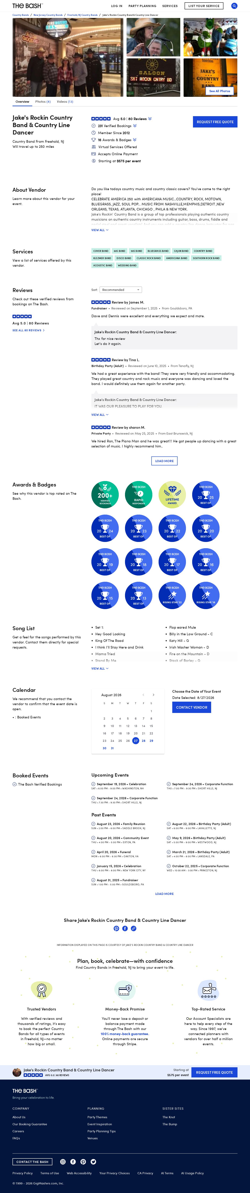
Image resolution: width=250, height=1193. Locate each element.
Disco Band (124, 258)
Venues (93, 1138)
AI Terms (167, 1173)
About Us (18, 1117)
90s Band (136, 250)
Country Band (203, 250)
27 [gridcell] (136, 740)
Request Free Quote (215, 121)
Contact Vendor (191, 707)
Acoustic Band (102, 265)
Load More (164, 461)
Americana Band (177, 258)
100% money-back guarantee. (125, 1033)
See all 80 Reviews (26, 330)
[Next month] (153, 694)
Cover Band (100, 250)
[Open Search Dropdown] (234, 6)
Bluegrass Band (158, 250)
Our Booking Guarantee (29, 1124)
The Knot (168, 1117)
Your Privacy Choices (114, 1173)
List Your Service (204, 6)
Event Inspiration (100, 1124)
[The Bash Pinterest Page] (83, 1161)
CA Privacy (145, 1173)
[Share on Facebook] (125, 929)
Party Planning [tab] (142, 6)
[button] (67, 57)
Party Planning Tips (102, 1131)
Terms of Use (49, 1173)
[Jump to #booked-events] (135, 125)
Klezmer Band (102, 258)
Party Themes (97, 1117)
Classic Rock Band (149, 258)
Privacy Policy (22, 1173)
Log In (116, 6)
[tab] (43, 101)
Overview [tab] (22, 101)
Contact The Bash (32, 1161)
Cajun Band (181, 250)
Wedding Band (127, 265)
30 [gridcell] (104, 748)
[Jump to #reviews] (150, 118)
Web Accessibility (79, 1173)
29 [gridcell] (151, 740)
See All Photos (219, 91)
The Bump (169, 1124)
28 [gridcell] (144, 740)
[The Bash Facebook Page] (73, 1161)
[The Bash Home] (27, 6)
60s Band (119, 250)
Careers (18, 1131)
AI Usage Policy (192, 1173)
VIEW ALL (98, 230)
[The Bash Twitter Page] (93, 1161)
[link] (116, 929)
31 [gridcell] (112, 748)
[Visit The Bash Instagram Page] (63, 1161)
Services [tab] (170, 6)
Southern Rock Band (206, 258)
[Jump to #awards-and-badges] (134, 139)
